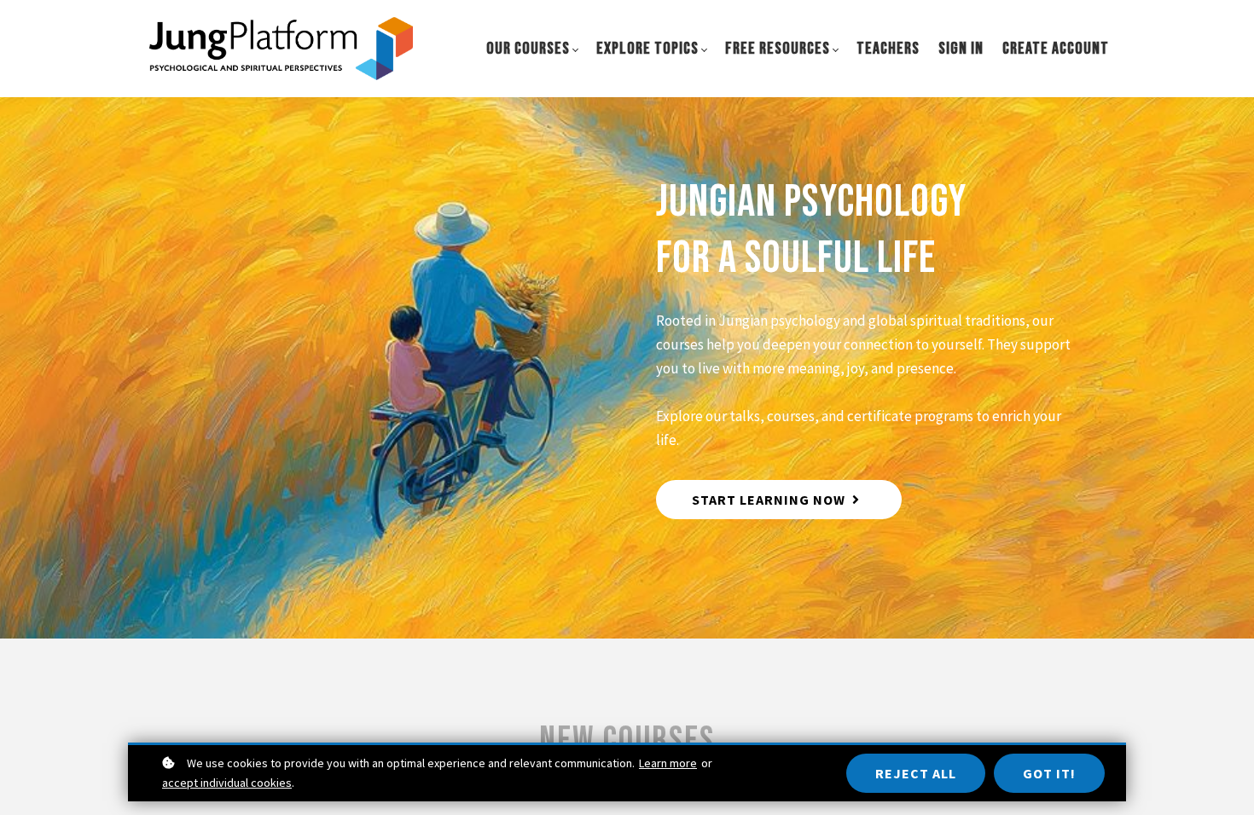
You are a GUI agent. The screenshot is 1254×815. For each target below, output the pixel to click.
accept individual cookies (227, 782)
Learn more (668, 763)
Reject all (915, 773)
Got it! (1049, 773)
